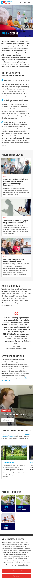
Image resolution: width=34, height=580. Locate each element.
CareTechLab (8, 462)
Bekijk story (7, 420)
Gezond (6, 411)
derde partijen (20, 542)
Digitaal (6, 511)
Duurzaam (21, 511)
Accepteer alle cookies (16, 571)
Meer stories (20, 420)
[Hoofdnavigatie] (29, 3)
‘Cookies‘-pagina (23, 565)
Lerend (5, 530)
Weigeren (16, 576)
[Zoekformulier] (25, 3)
